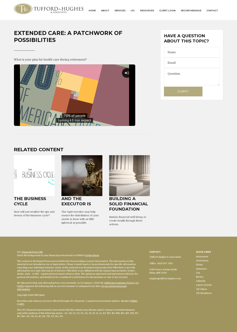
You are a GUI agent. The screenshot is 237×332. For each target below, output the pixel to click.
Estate (199, 264)
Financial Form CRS (32, 252)
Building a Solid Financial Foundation (128, 204)
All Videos (201, 289)
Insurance (201, 269)
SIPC (21, 304)
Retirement (202, 256)
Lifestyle (200, 281)
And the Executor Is (76, 201)
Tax (198, 273)
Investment (202, 260)
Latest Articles (204, 285)
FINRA (134, 301)
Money (199, 277)
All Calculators (204, 293)
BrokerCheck (92, 255)
